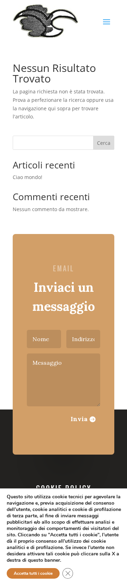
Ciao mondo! (27, 177)
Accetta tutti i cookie (33, 573)
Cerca (103, 143)
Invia (79, 419)
